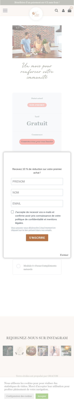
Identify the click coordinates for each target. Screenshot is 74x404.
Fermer (64, 255)
